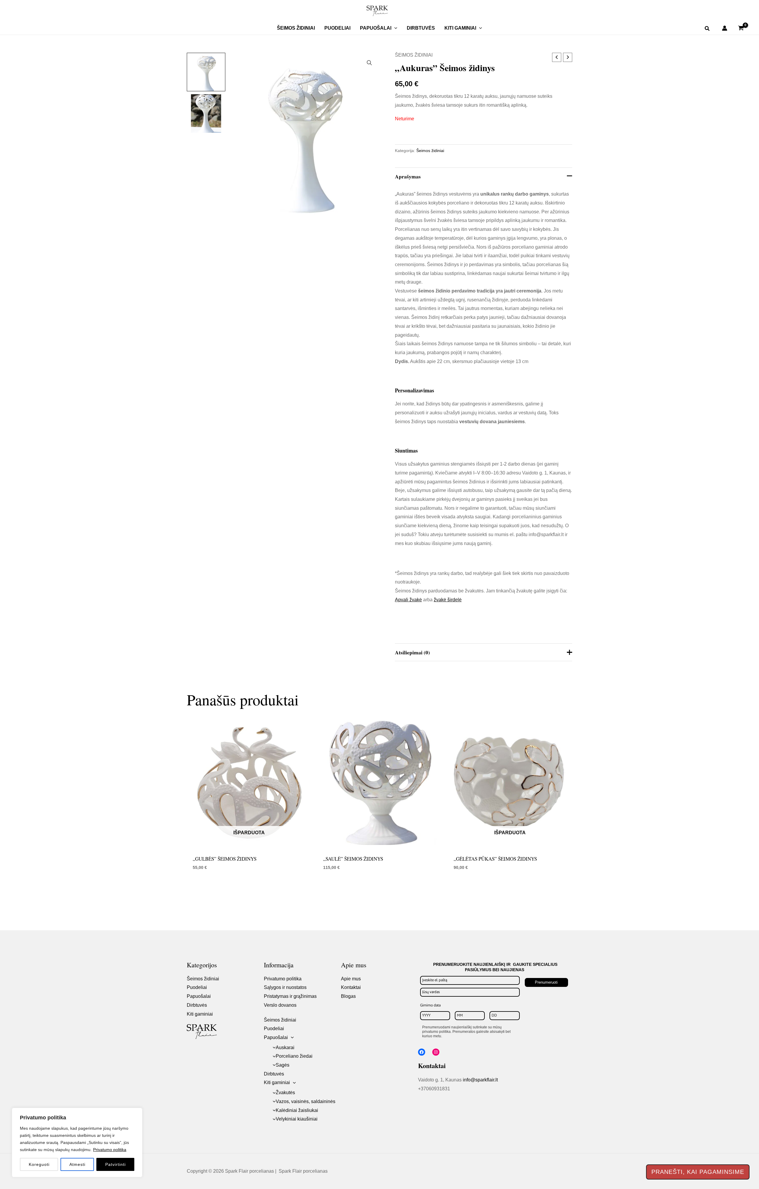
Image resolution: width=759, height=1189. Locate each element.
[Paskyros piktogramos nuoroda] (724, 28)
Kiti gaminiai (460, 28)
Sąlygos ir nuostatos (285, 987)
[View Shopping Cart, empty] (741, 28)
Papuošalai (375, 28)
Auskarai (285, 1047)
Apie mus (351, 978)
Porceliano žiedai (294, 1056)
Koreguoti (39, 1164)
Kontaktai (351, 987)
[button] (394, 28)
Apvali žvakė (408, 599)
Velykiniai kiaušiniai (297, 1118)
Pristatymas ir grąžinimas (290, 996)
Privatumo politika (109, 1149)
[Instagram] (435, 1052)
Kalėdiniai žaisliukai (297, 1110)
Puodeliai (337, 28)
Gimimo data (430, 1005)
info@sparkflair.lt (480, 1079)
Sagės (282, 1064)
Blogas (348, 996)
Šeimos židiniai (296, 28)
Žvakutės (285, 1092)
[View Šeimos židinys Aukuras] (206, 72)
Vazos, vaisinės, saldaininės (305, 1101)
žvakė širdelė (448, 599)
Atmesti (77, 1164)
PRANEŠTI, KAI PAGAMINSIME (697, 1172)
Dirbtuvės (421, 28)
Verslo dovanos (280, 1005)
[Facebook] (421, 1052)
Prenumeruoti (546, 982)
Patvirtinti (115, 1164)
